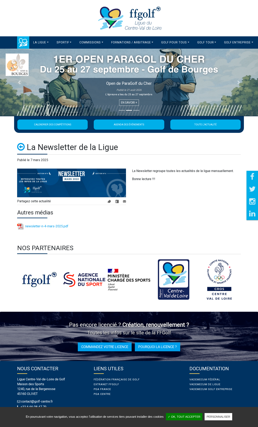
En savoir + (129, 102)
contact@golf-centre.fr (37, 401)
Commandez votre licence (104, 347)
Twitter (109, 201)
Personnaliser (218, 416)
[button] (41, 42)
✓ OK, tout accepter (184, 416)
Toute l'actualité (205, 124)
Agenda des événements (129, 124)
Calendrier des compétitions (52, 124)
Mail (124, 201)
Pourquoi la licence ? (157, 347)
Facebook (117, 201)
